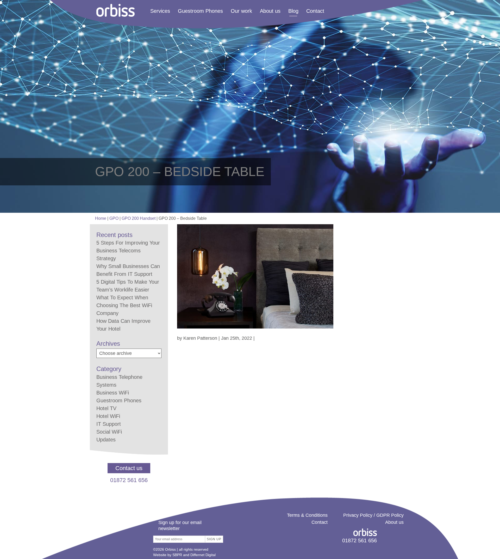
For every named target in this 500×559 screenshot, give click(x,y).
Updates (106, 439)
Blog (293, 11)
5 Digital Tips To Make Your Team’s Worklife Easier (127, 286)
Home (100, 218)
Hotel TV (106, 408)
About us (270, 11)
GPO (113, 218)
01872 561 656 (129, 480)
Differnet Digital (203, 555)
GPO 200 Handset (138, 218)
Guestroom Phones (200, 11)
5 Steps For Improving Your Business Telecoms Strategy (128, 250)
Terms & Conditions (307, 515)
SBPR (177, 555)
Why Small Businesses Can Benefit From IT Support (128, 270)
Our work (241, 11)
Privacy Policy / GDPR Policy (373, 515)
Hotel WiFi (108, 416)
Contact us (128, 468)
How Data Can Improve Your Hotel (123, 325)
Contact (315, 11)
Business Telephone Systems (119, 381)
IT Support (108, 424)
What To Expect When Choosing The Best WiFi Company (124, 305)
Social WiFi (109, 432)
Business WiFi (112, 393)
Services (160, 11)
